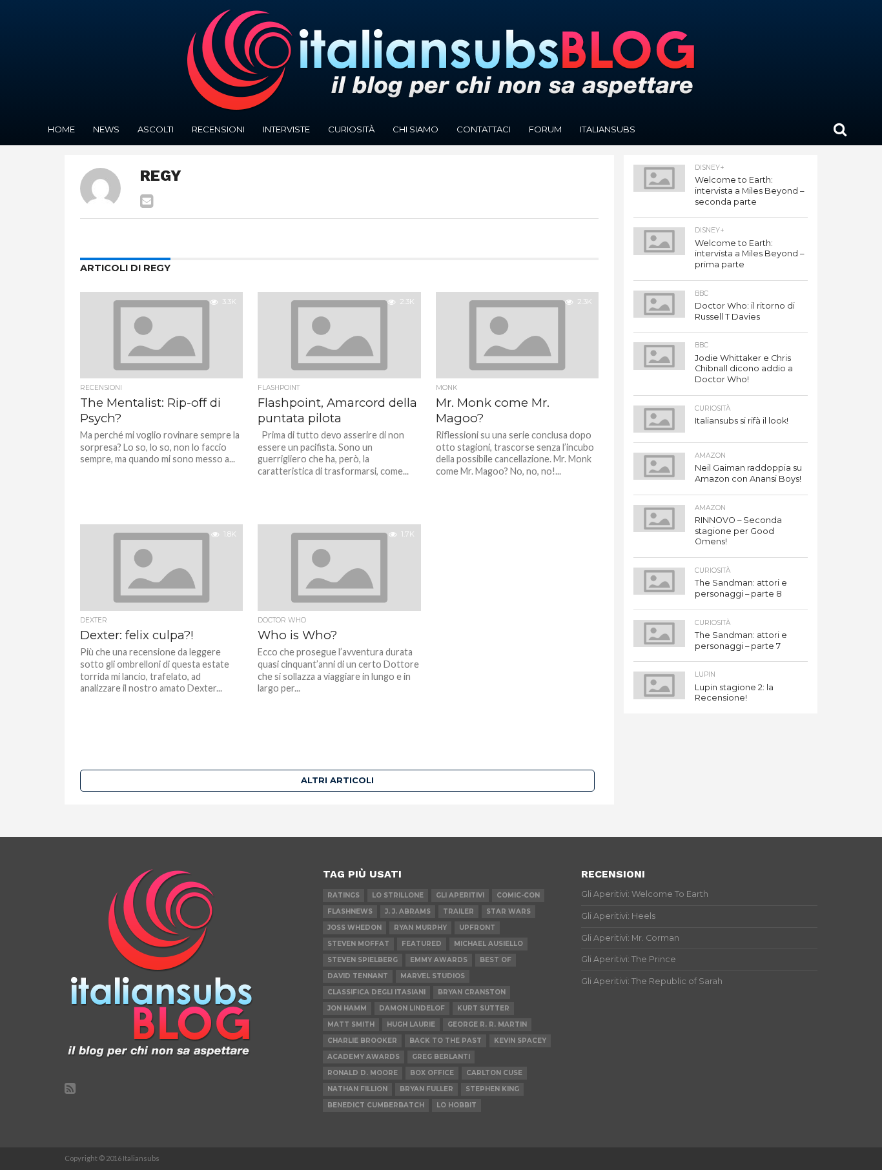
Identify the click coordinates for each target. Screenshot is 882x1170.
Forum (545, 129)
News (106, 129)
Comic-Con (518, 895)
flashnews (350, 911)
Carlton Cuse (494, 1073)
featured (422, 943)
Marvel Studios (432, 976)
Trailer (458, 911)
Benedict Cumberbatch (375, 1105)
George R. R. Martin (487, 1024)
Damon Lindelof (412, 1008)
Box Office (432, 1073)
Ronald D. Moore (362, 1073)
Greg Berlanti (441, 1056)
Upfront (477, 927)
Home (61, 129)
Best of (495, 960)
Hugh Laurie (411, 1024)
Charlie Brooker (362, 1040)
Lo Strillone (398, 895)
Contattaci (483, 129)
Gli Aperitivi (460, 895)
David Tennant (357, 976)
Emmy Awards (438, 960)
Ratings (343, 895)
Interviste (286, 129)
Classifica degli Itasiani (376, 992)
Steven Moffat (358, 943)
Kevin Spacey (520, 1040)
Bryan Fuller (426, 1089)
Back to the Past (445, 1040)
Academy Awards (363, 1056)
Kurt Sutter (483, 1008)
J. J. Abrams (408, 911)
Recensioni (218, 129)
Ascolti (156, 129)
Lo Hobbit (456, 1105)
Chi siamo (415, 129)
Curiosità (351, 129)
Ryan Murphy (420, 927)
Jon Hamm (347, 1008)
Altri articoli (337, 780)
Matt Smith (350, 1024)
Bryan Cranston (472, 992)
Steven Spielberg (362, 960)
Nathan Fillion (357, 1089)
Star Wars (508, 911)
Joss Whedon (354, 927)
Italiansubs (607, 129)
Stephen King (492, 1089)
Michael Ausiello (488, 943)
